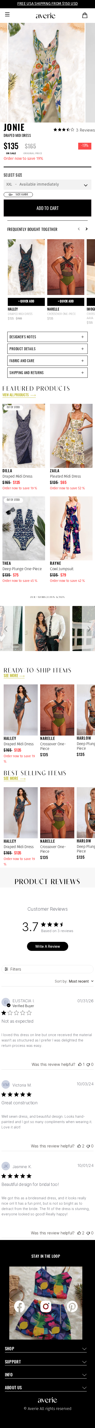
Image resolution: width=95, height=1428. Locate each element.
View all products (15, 395)
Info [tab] (9, 1375)
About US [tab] (13, 1388)
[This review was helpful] (79, 1146)
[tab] (47, 337)
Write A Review (47, 946)
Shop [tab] (9, 1349)
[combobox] (74, 981)
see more (11, 676)
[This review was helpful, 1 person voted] (80, 1064)
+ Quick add (26, 301)
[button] (6, 628)
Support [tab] (13, 1362)
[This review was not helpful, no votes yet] (88, 1064)
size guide (22, 194)
